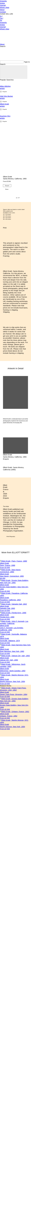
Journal (3, 5)
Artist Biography (10, 536)
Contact (3, 12)
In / (1, 16)
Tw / (1, 18)
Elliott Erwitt (7, 177)
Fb (1, 20)
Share (6, 189)
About (2, 10)
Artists (2, 3)
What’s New (4, 7)
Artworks (3, 1)
